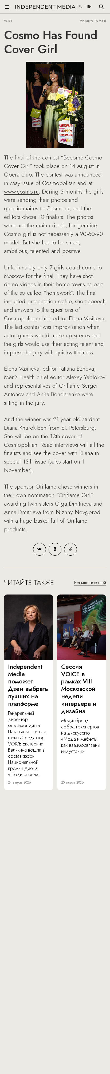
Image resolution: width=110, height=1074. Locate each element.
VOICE (8, 21)
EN (89, 7)
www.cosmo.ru (21, 191)
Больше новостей (90, 582)
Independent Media (45, 7)
